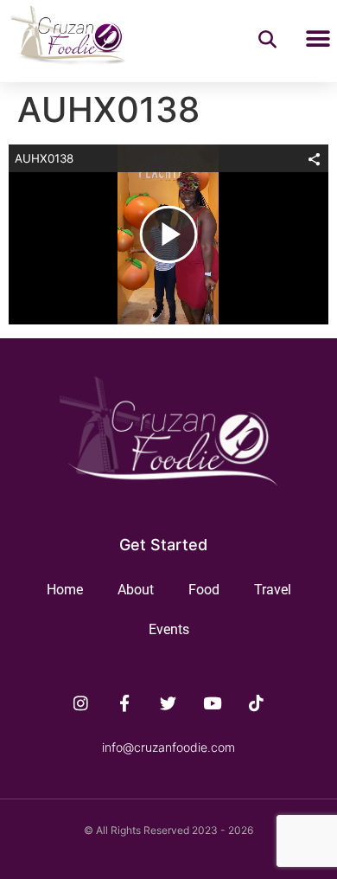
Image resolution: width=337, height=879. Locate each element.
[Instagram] (81, 702)
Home (65, 589)
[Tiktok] (256, 702)
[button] (317, 38)
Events (169, 629)
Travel (272, 589)
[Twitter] (168, 702)
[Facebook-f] (124, 702)
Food (203, 589)
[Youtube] (212, 702)
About (136, 589)
